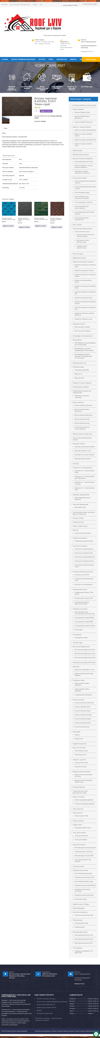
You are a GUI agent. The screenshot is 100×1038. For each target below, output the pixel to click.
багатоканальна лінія (48, 976)
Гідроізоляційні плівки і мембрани (82, 690)
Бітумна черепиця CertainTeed (84, 703)
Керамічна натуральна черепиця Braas (85, 265)
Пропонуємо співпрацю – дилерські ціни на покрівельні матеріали (48, 1019)
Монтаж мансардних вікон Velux (85, 653)
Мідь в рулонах (79, 378)
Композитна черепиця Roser (84, 549)
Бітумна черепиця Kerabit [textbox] (69, 5)
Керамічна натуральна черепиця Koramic (85, 302)
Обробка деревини (79, 908)
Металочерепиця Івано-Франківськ (82, 410)
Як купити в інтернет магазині (46, 998)
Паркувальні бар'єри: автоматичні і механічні (82, 172)
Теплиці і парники (78, 821)
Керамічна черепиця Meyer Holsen (83, 281)
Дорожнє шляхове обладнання (83, 158)
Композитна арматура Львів (84, 915)
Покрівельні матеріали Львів (84, 541)
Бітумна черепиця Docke (82, 707)
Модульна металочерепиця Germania (83, 775)
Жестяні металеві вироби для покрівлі (82, 438)
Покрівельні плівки (79, 680)
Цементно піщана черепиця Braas (85, 130)
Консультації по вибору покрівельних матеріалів (52, 1001)
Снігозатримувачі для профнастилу (82, 218)
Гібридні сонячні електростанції (82, 247)
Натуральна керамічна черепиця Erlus (85, 308)
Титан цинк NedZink (81, 839)
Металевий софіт (80, 507)
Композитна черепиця (80, 546)
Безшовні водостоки (79, 363)
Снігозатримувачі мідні (82, 192)
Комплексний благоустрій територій (84, 105)
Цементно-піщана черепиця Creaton (83, 135)
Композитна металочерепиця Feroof (84, 566)
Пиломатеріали (77, 920)
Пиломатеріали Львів (81, 923)
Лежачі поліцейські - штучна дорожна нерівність (84, 166)
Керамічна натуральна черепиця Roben (85, 287)
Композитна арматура (80, 912)
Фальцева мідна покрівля (83, 458)
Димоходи (76, 666)
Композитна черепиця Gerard (84, 561)
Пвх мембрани (77, 340)
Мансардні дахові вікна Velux (84, 935)
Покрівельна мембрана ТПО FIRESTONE (84, 952)
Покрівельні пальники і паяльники (82, 396)
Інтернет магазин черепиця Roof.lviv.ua (87, 1031)
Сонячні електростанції (82, 231)
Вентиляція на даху (81, 899)
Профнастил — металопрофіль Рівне (85, 489)
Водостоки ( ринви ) (79, 844)
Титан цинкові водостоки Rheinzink (83, 860)
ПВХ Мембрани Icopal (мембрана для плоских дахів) (85, 343)
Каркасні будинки (78, 109)
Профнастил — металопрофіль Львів (85, 471)
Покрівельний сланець (80, 589)
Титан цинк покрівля (79, 833)
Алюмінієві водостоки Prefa (84, 851)
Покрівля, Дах (10, 1031)
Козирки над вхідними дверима (85, 804)
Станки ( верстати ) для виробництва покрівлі (80, 792)
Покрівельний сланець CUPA (84, 598)
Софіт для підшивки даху (80, 504)
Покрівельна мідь (78, 367)
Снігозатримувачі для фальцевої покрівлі (85, 187)
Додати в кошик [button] (8, 226)
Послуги (41, 59)
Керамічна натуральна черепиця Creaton (85, 275)
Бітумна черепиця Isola (82, 727)
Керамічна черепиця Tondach (84, 270)
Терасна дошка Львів (81, 816)
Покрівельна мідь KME (82, 370)
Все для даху (79, 629)
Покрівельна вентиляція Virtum (85, 877)
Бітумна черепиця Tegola (83, 711)
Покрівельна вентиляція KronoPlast (82, 890)
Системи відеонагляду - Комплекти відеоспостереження (84, 513)
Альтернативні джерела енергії (82, 228)
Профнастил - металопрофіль (82, 467)
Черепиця (76, 463)
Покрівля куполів (78, 522)
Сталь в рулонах (78, 809)
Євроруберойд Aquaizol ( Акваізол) (82, 498)
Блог (41, 4)
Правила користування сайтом (46, 1007)
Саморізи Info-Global (81, 762)
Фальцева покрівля (79, 444)
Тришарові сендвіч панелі (83, 828)
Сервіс (50, 59)
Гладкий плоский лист (80, 744)
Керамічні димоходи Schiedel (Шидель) (84, 674)
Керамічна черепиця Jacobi (83, 319)
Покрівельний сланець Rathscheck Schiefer (82, 603)
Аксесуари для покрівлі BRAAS (84, 617)
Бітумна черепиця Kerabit (83, 723)
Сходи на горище (78, 518)
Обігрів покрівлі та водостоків (82, 434)
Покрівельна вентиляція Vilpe (84, 895)
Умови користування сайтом (46, 1004)
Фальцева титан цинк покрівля (84, 454)
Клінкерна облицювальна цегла (83, 572)
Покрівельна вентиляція (80, 870)
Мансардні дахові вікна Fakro (84, 939)
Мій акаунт (4, 4)
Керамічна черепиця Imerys (83, 297)
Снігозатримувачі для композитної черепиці (82, 197)
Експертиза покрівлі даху (45, 1013)
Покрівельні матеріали (80, 538)
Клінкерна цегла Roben (82, 574)
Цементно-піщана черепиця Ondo (85, 140)
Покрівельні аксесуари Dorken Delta (84, 662)
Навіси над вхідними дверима (84, 800)
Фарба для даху (77, 150)
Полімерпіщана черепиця (81, 387)
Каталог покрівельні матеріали (23, 59)
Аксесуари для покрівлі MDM (84, 621)
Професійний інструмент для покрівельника (82, 392)
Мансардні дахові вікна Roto (84, 943)
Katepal (43, 121)
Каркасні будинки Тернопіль (84, 122)
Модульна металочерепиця (81, 771)
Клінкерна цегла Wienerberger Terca (84, 579)
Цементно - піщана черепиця (82, 127)
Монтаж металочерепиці (83, 331)
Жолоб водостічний (81, 750)
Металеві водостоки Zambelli (84, 855)
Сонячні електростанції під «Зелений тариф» (85, 235)
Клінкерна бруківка (79, 787)
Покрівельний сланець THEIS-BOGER (84, 593)
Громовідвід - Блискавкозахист (83, 336)
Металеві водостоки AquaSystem (85, 847)
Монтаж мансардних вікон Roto (85, 649)
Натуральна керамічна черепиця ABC (85, 292)
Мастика (75, 530)
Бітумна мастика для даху (83, 533)
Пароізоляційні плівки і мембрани (82, 684)
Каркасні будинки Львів (82, 112)
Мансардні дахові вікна (80, 932)
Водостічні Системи (79, 748)
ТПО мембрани (77, 948)
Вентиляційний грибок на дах (84, 881)
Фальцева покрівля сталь (83, 450)
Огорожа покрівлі (78, 866)
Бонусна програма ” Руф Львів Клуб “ (20, 4)
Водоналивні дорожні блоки (84, 161)
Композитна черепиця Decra (84, 553)
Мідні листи (78, 374)
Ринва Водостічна (80, 754)
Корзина (35, 4)
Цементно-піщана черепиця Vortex (83, 144)
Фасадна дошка (79, 927)
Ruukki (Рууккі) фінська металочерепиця (82, 428)
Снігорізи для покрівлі (80, 178)
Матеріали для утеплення (81, 154)
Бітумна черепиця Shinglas (83, 715)
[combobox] (70, 4)
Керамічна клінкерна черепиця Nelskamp (84, 314)
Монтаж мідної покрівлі (82, 327)
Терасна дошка (77, 813)
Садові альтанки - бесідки (81, 904)
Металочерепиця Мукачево (83, 415)
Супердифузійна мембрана (83, 695)
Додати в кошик (46, 111)
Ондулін (77, 735)
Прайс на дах (91, 59)
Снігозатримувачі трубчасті (84, 202)
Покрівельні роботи (79, 324)
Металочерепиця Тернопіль (83, 405)
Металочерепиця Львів (82, 419)
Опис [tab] (5, 128)
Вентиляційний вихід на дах (83, 873)
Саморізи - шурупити (79, 759)
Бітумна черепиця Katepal (83, 719)
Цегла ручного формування (84, 584)
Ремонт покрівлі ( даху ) (80, 526)
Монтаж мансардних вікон (81, 646)
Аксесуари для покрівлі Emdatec (85, 625)
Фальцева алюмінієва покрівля (85, 446)
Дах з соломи (77, 224)
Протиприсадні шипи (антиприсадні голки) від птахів (85, 612)
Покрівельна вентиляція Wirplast (85, 885)
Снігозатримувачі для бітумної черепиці (84, 213)
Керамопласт (79, 739)
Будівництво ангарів (79, 258)
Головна (4, 59)
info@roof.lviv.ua (87, 51)
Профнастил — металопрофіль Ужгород (85, 483)
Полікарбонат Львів (81, 637)
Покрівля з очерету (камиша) (82, 383)
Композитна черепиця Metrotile (85, 557)
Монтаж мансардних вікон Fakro (85, 657)
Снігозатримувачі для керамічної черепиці (85, 182)
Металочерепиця (78, 402)
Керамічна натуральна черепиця (83, 262)
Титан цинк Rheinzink (81, 835)
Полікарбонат (77, 634)
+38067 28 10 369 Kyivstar (49, 974)
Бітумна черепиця (78, 700)
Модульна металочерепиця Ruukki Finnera (83, 781)
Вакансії (73, 59)
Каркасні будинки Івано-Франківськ (82, 117)
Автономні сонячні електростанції (83, 241)
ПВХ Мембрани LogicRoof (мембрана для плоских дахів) (84, 349)
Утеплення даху (78, 642)
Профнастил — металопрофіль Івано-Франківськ (85, 477)
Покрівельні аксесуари (80, 609)
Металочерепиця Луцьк (82, 423)
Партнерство (62, 59)
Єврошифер (76, 732)
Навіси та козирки (78, 797)
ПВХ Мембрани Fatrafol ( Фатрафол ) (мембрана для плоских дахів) (83, 356)
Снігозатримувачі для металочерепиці (82, 207)
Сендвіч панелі (77, 825)
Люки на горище (78, 254)
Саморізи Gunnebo (81, 766)
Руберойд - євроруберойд (81, 495)
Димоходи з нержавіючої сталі (85, 669)
